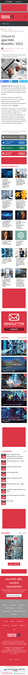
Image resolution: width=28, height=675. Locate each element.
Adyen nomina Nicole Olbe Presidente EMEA (6, 242)
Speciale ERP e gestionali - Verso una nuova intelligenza (13, 387)
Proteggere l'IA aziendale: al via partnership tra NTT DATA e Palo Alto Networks (6, 223)
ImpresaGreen (6, 611)
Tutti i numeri (22, 533)
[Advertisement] (14, 571)
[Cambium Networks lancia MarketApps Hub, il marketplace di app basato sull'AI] (21, 173)
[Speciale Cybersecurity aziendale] (14, 398)
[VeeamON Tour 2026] (14, 364)
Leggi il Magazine (14, 564)
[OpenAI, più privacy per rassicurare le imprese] (21, 235)
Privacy (17, 659)
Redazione (6, 625)
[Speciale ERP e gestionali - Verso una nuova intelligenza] (14, 381)
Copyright (14, 625)
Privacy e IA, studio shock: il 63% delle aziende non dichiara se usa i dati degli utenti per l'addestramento (21, 204)
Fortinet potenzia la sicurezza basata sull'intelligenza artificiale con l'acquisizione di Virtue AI (6, 183)
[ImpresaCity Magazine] (14, 547)
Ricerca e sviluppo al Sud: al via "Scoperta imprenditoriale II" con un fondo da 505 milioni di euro (20, 282)
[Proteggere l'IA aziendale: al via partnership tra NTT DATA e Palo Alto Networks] (7, 215)
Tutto (25, 451)
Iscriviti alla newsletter (14, 595)
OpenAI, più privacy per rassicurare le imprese (19, 243)
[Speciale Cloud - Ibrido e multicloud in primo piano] (14, 415)
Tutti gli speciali (22, 337)
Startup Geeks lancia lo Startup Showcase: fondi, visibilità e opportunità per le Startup (6, 282)
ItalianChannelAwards (19, 611)
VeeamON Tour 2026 (8, 371)
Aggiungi (22, 142)
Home (5, 29)
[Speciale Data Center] (14, 348)
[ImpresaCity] (7, 16)
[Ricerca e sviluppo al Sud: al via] (21, 273)
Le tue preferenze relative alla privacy (15, 669)
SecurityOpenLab (10, 608)
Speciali (12, 621)
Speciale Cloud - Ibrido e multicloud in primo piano (13, 420)
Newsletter (6, 23)
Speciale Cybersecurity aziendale (12, 404)
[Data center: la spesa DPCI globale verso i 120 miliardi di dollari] (7, 252)
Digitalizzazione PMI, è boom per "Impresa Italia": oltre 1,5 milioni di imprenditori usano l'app (20, 262)
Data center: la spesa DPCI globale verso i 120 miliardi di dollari (7, 261)
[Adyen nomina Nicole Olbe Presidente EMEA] (7, 235)
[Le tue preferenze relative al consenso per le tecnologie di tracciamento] (20, 673)
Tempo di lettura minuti (7, 50)
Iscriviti (22, 137)
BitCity (5, 605)
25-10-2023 (21, 48)
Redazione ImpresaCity (9, 48)
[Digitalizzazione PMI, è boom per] (21, 252)
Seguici (22, 148)
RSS (14, 629)
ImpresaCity (22, 605)
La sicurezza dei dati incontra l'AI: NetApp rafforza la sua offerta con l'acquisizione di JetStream (7, 204)
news (9, 29)
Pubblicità (22, 625)
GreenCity (20, 608)
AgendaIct (14, 614)
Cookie (11, 659)
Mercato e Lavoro (21, 77)
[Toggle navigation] (24, 16)
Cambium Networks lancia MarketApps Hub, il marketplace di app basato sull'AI (20, 181)
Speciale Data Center (8, 354)
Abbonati (21, 153)
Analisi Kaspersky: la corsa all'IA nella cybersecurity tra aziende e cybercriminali (20, 224)
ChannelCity (18, 1)
